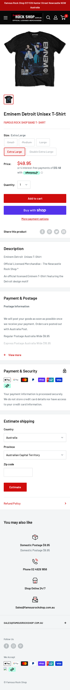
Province (9, 446)
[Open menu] (5, 17)
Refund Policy (12, 503)
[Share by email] (63, 231)
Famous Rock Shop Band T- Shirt (25, 122)
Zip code (9, 464)
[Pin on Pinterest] (49, 231)
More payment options (35, 218)
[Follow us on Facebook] (6, 646)
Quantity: (9, 184)
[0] (63, 17)
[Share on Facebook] (42, 231)
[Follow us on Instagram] (13, 646)
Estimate (15, 487)
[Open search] (48, 18)
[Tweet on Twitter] (56, 231)
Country (8, 429)
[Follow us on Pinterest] (20, 646)
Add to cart (35, 198)
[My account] (55, 18)
